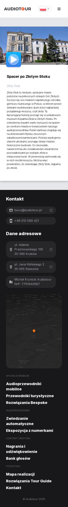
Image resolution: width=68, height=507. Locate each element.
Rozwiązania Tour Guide (29, 481)
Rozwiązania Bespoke (26, 402)
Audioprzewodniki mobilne (23, 386)
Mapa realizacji (20, 474)
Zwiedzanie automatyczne (20, 421)
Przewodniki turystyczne (30, 396)
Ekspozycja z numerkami (29, 430)
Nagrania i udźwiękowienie (21, 449)
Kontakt (13, 488)
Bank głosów (18, 458)
